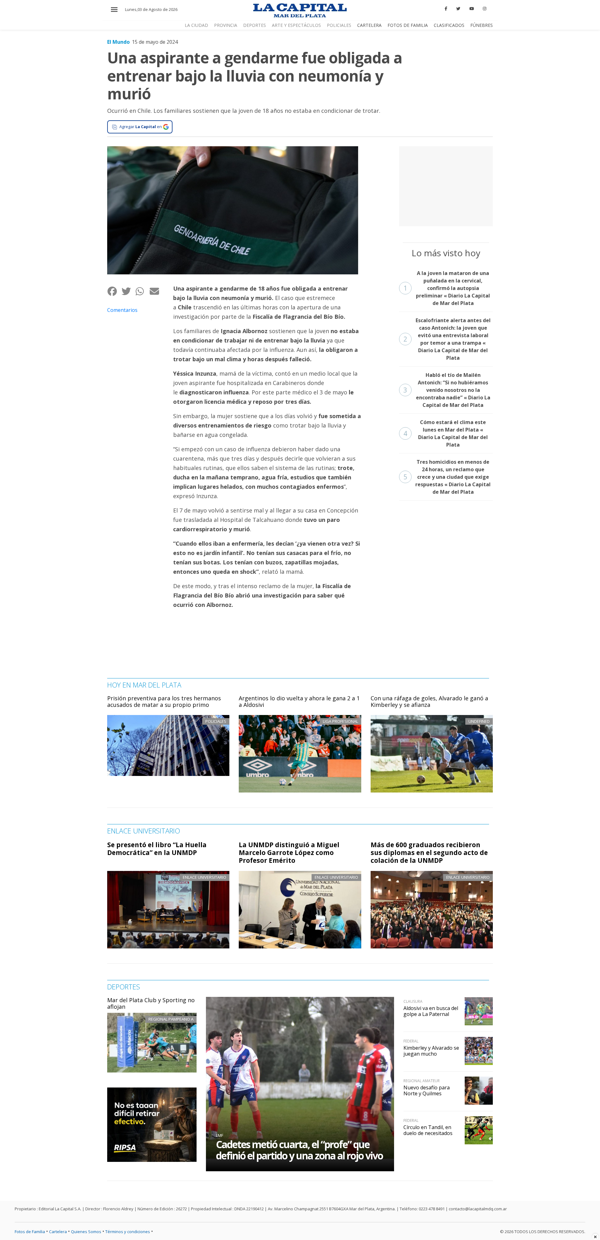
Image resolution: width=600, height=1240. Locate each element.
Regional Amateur (421, 1080)
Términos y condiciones (127, 1231)
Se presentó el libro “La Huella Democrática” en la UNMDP (157, 848)
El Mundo (118, 41)
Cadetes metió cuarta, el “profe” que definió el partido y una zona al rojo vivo (299, 1150)
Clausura (412, 1001)
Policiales (339, 25)
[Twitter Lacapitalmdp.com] (458, 8)
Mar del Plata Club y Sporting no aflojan (151, 1003)
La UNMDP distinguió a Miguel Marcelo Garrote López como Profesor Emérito (289, 852)
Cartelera (369, 25)
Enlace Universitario (204, 877)
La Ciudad (196, 25)
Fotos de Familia (408, 25)
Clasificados (449, 25)
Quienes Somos (86, 1231)
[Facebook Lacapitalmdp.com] (446, 8)
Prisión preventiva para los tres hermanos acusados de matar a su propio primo (164, 701)
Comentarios (122, 310)
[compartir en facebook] (114, 291)
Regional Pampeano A (170, 1019)
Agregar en (140, 126)
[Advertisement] (446, 185)
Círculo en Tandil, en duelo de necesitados (427, 1130)
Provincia (225, 25)
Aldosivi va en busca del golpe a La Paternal (430, 1011)
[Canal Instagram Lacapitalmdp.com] (484, 8)
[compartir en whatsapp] (142, 291)
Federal (410, 1041)
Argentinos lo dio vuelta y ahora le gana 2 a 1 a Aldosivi (299, 701)
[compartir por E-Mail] (156, 291)
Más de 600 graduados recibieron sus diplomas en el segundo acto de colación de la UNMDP (429, 852)
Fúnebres (481, 25)
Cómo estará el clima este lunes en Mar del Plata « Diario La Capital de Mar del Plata (445, 433)
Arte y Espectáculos (296, 25)
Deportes (254, 25)
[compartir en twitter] (128, 291)
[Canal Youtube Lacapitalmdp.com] (471, 8)
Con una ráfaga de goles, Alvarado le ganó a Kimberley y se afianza (429, 701)
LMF (219, 1135)
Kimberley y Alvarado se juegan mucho (431, 1050)
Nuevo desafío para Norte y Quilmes (426, 1090)
